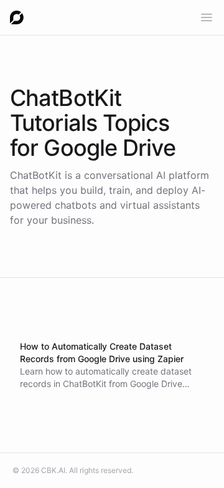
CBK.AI (53, 470)
